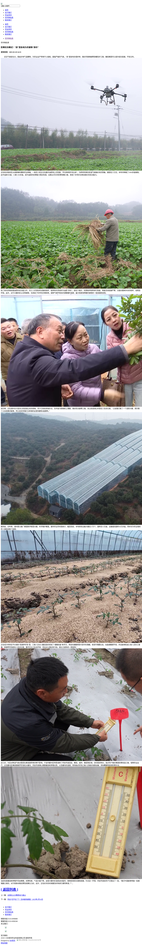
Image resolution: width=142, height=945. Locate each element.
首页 (6, 10)
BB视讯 (12, 940)
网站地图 (4, 943)
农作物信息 (9, 17)
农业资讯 (8, 15)
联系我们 (8, 20)
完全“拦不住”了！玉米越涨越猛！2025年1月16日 (25, 899)
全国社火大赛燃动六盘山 (16, 895)
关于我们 (8, 12)
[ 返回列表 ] (9, 889)
